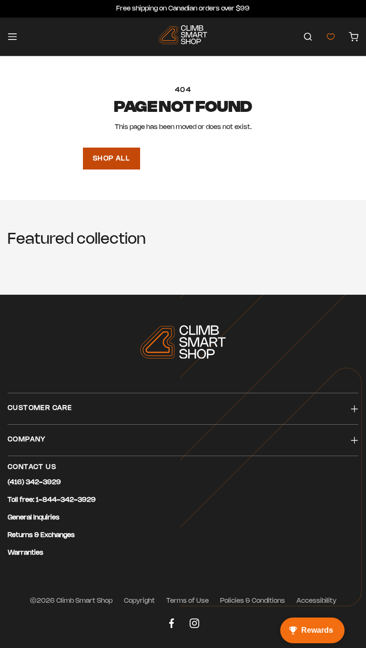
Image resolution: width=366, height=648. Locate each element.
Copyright (139, 601)
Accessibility (316, 601)
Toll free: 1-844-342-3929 (52, 500)
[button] (308, 36)
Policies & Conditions (252, 601)
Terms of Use (187, 601)
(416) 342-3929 (34, 482)
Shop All (111, 159)
